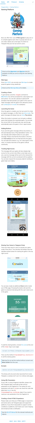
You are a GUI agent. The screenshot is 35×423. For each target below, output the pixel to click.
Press (19, 421)
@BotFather (4, 96)
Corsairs (14, 104)
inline (23, 115)
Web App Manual (15, 88)
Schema (21, 2)
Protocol (14, 2)
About (11, 421)
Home (3, 2)
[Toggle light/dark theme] (33, 2)
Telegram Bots (4, 7)
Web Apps (24, 82)
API (8, 2)
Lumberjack (6, 104)
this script (24, 345)
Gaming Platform (14, 7)
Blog (15, 421)
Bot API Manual (11, 412)
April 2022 (8, 82)
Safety (24, 421)
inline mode (27, 113)
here (9, 390)
